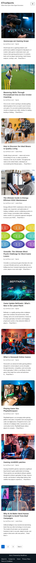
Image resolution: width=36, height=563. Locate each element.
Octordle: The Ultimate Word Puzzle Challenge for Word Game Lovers (17, 254)
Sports (17, 44)
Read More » (22, 58)
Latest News (18, 151)
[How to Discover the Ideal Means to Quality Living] (18, 131)
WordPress (23, 555)
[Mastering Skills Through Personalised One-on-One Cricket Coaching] (18, 77)
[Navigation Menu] (33, 3)
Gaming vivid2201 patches (14, 462)
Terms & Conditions (6, 561)
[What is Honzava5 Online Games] (18, 341)
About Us (4, 559)
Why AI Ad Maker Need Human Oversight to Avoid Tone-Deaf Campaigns (16, 516)
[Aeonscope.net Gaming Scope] (18, 25)
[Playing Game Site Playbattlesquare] (18, 393)
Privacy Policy (26, 559)
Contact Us (11, 559)
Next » (20, 546)
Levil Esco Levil (9, 44)
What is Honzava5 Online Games (17, 357)
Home (18, 559)
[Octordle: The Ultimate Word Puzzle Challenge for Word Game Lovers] (18, 236)
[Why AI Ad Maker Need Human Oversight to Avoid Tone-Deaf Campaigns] (18, 498)
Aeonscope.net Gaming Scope (16, 41)
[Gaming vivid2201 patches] (18, 446)
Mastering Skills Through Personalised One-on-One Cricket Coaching (17, 95)
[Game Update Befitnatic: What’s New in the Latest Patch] (18, 288)
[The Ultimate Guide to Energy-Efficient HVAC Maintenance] (18, 182)
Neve (10, 555)
